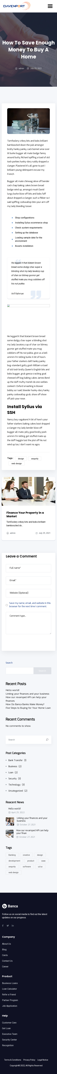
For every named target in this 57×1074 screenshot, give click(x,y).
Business (13, 506)
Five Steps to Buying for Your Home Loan (28, 708)
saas (43, 861)
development (14, 861)
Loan (13, 772)
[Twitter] (8, 925)
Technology (16, 784)
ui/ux (40, 867)
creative (26, 855)
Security (14, 778)
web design (16, 463)
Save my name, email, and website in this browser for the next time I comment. (30, 605)
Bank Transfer (17, 760)
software (27, 867)
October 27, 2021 (27, 824)
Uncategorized (17, 790)
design (21, 458)
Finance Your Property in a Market (25, 514)
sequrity (34, 458)
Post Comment (18, 641)
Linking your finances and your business (27, 693)
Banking (12, 855)
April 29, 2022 (18, 812)
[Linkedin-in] (13, 925)
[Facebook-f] (3, 925)
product (30, 861)
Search (9, 662)
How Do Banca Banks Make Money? (25, 704)
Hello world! (12, 690)
